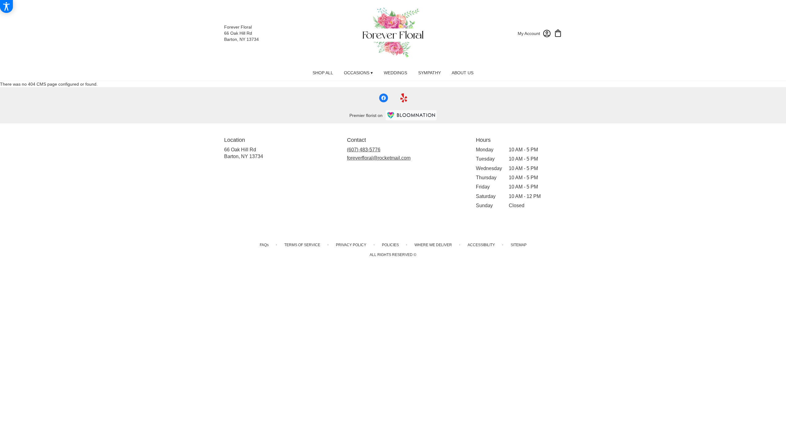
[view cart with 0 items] (558, 33)
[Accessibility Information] (6, 6)
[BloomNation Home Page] (411, 115)
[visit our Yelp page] (404, 98)
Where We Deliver (433, 245)
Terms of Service (302, 245)
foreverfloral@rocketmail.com (379, 158)
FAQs (264, 245)
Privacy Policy (351, 245)
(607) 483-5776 (363, 149)
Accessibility (481, 245)
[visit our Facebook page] (383, 98)
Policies (390, 245)
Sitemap (519, 245)
